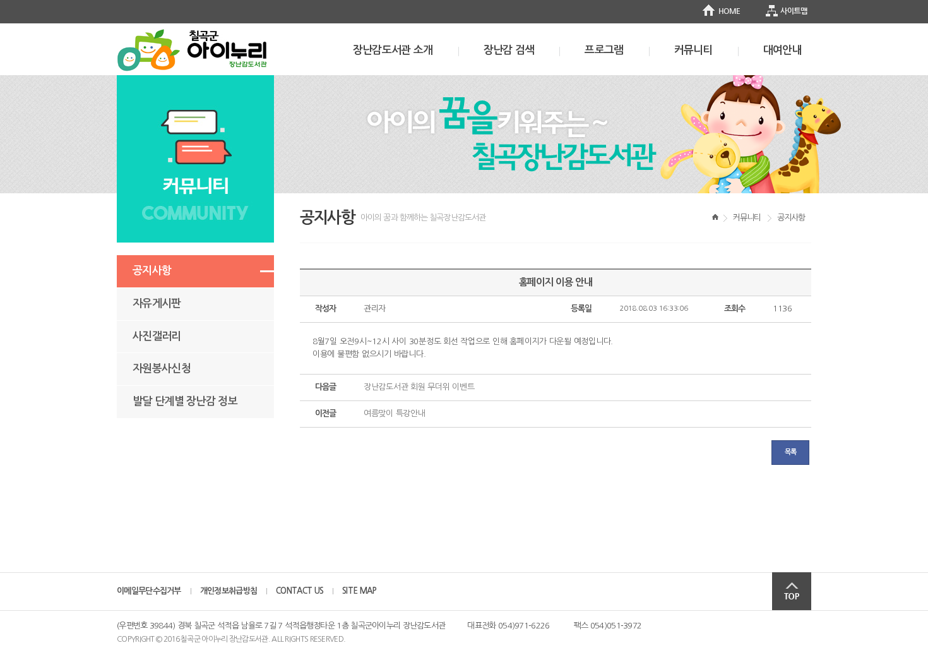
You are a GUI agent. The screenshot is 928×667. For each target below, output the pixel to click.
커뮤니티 (693, 50)
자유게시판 (157, 303)
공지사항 (152, 270)
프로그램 (604, 50)
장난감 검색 (509, 50)
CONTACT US (299, 591)
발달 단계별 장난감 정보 (185, 401)
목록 (790, 451)
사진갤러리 (157, 336)
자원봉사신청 (162, 368)
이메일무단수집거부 (149, 591)
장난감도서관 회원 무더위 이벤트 (419, 387)
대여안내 (782, 50)
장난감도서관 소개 (393, 50)
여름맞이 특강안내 (394, 413)
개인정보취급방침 (228, 591)
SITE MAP (359, 591)
